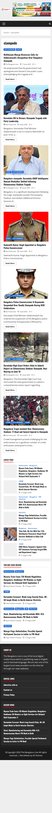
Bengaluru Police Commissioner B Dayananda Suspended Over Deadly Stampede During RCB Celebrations (26, 284)
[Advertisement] (26, 786)
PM (40, 497)
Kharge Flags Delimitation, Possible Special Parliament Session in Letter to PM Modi (10, 518)
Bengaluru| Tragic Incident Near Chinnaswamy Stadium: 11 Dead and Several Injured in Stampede (26, 411)
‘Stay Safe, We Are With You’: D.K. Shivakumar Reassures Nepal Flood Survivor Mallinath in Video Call (10, 534)
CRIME (27, 422)
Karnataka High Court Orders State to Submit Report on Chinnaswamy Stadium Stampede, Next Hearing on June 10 (26, 347)
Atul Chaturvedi (10, 125)
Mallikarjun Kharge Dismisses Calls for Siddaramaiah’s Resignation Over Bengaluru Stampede (23, 57)
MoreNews (25, 755)
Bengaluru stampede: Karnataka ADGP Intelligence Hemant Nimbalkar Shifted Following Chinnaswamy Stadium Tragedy (26, 160)
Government (23, 465)
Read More (11, 79)
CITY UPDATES (9, 49)
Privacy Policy (9, 694)
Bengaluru (33, 465)
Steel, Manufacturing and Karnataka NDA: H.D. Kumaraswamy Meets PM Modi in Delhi (10, 502)
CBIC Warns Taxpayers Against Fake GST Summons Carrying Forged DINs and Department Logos (10, 549)
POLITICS (22, 499)
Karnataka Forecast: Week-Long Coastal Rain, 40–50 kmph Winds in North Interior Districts (10, 487)
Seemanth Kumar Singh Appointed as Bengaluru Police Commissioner (26, 227)
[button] (3, 23)
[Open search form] (50, 24)
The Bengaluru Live (11, 64)
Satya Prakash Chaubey (13, 586)
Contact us (8, 689)
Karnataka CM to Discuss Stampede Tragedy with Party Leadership (26, 100)
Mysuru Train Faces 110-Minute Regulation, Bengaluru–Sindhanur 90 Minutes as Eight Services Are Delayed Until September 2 (10, 471)
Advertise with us (10, 684)
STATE (19, 49)
